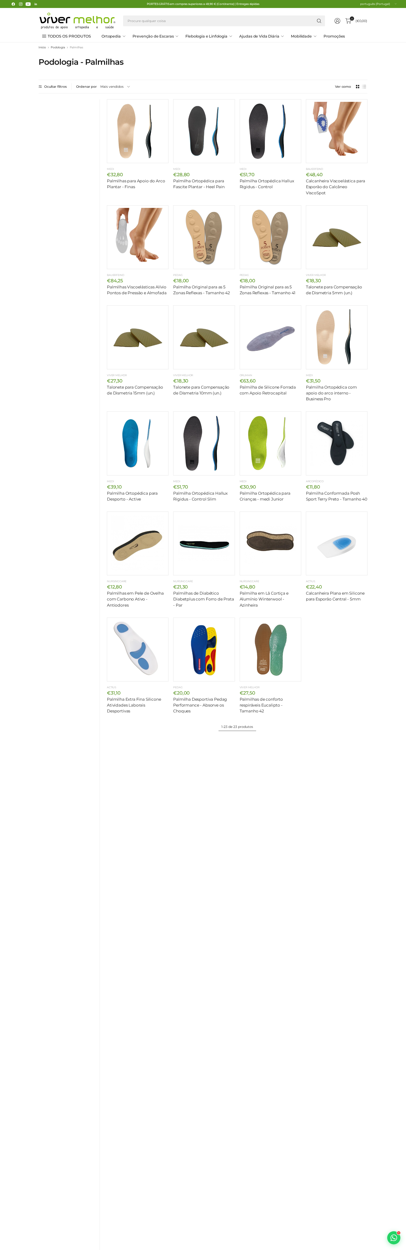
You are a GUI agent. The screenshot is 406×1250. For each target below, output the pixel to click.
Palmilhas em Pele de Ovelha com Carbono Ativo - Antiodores (135, 599)
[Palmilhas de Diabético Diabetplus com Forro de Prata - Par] (204, 543)
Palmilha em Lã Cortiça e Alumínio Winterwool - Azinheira (264, 599)
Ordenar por (86, 86)
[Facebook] (13, 4)
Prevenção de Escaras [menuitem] (153, 36)
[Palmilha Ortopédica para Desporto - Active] (137, 443)
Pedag (178, 275)
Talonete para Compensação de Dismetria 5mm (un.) (334, 290)
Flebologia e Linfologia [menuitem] (206, 36)
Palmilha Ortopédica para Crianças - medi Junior (265, 496)
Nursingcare (116, 581)
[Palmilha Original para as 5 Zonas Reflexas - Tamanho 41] (270, 237)
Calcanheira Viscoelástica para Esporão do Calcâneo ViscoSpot (335, 187)
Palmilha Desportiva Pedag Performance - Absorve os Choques (200, 705)
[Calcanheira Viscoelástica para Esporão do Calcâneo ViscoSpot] (336, 131)
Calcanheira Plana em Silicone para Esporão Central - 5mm (335, 596)
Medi (110, 169)
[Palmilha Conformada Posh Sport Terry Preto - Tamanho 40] (336, 443)
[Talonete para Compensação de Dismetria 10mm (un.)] (204, 337)
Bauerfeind (314, 169)
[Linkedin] (35, 4)
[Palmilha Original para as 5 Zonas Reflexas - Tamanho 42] (204, 237)
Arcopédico (315, 481)
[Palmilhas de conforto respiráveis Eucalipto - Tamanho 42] (270, 649)
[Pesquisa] (319, 20)
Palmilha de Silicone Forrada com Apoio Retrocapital (268, 390)
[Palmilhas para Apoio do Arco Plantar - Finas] (137, 131)
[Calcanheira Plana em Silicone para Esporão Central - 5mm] (336, 543)
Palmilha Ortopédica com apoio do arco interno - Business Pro (331, 393)
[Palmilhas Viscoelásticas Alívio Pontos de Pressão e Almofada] (137, 237)
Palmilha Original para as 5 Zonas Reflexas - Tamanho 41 (268, 290)
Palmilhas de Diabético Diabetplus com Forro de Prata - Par (203, 599)
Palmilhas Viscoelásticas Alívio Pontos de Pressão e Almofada (137, 290)
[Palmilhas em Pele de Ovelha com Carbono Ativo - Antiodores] (137, 543)
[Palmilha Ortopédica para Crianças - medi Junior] (270, 443)
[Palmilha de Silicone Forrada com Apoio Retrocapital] (270, 337)
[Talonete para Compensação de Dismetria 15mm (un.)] (137, 337)
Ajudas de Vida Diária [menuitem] (259, 36)
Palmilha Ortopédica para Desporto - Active (132, 496)
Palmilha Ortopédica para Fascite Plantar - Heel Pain (199, 184)
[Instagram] (20, 4)
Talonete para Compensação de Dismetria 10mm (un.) (201, 390)
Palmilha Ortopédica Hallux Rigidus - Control (267, 184)
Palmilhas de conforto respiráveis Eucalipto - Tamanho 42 (261, 705)
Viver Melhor (316, 275)
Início (42, 47)
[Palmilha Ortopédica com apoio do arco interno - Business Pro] (336, 337)
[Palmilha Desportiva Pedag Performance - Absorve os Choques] (204, 649)
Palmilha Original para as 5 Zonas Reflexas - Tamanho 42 (201, 290)
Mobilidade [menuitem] (301, 36)
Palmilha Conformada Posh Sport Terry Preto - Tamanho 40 (336, 496)
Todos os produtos (69, 36)
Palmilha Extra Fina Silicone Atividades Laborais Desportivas (134, 705)
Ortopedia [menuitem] (111, 36)
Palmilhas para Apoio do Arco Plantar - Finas (136, 184)
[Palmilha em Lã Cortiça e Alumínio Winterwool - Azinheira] (270, 543)
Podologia (58, 47)
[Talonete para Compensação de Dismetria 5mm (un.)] (336, 237)
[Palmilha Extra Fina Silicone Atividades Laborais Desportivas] (137, 649)
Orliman (246, 375)
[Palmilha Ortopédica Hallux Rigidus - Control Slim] (204, 443)
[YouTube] (28, 4)
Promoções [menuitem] (334, 36)
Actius (310, 581)
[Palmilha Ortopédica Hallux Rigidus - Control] (270, 131)
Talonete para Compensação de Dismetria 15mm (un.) (135, 390)
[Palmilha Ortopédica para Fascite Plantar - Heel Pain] (204, 131)
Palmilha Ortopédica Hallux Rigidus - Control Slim (200, 496)
